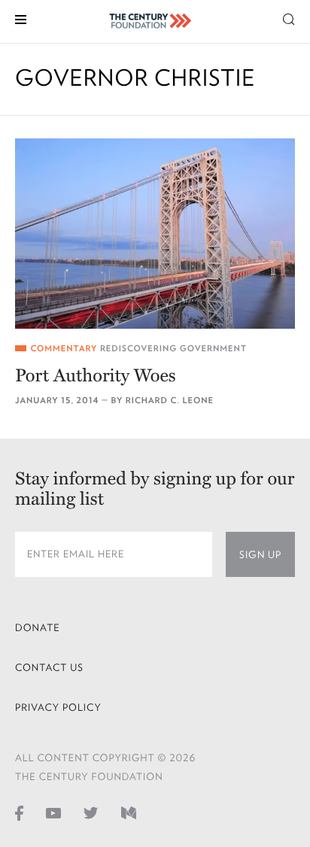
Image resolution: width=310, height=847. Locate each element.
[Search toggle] (289, 18)
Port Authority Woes (95, 376)
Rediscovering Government (173, 349)
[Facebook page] (19, 813)
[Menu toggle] (20, 18)
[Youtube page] (53, 813)
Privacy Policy (58, 707)
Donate (37, 627)
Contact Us (49, 667)
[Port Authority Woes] (155, 233)
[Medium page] (128, 813)
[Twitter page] (91, 813)
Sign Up (260, 554)
